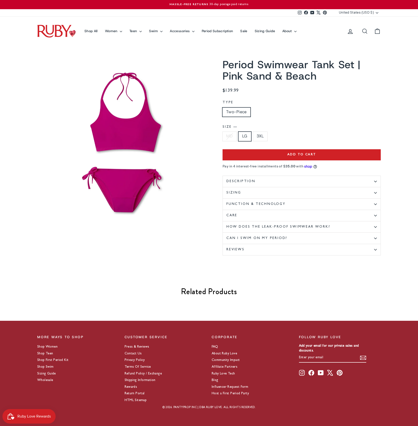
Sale (243, 31)
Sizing (233, 192)
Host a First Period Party (230, 393)
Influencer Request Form (230, 387)
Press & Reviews (137, 347)
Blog (215, 380)
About (287, 31)
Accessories (180, 31)
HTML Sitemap (136, 400)
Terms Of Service (138, 367)
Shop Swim (45, 367)
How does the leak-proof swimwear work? (278, 227)
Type (228, 102)
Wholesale (45, 380)
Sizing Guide (265, 31)
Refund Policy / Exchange (143, 373)
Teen (133, 31)
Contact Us (133, 353)
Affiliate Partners (224, 367)
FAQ (215, 347)
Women (112, 31)
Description (240, 181)
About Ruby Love (224, 353)
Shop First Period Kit (52, 360)
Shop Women (47, 347)
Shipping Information (140, 380)
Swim (154, 31)
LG (244, 136)
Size (230, 127)
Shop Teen (45, 353)
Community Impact (226, 360)
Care (231, 215)
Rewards (131, 387)
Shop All (91, 31)
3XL (260, 136)
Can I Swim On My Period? (256, 238)
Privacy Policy (135, 360)
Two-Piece (236, 112)
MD (229, 136)
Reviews (235, 249)
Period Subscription (217, 31)
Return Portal (135, 393)
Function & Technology (256, 204)
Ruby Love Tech (223, 373)
